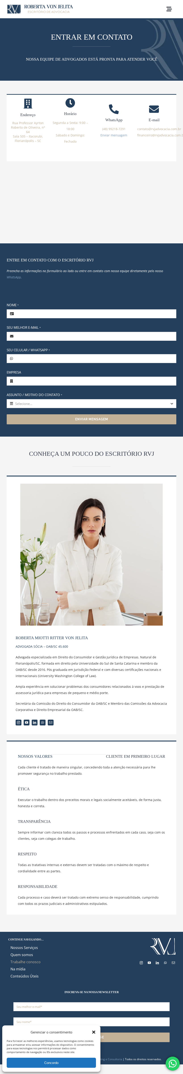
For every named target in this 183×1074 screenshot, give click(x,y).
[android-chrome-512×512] (163, 939)
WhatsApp (14, 277)
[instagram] (18, 722)
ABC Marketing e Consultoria (104, 1059)
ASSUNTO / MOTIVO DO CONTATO (34, 394)
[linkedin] (34, 722)
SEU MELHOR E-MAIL (24, 327)
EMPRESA (14, 372)
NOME (13, 305)
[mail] (51, 722)
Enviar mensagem (113, 135)
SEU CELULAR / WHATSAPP (28, 350)
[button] (94, 1032)
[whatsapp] (43, 722)
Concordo (51, 1063)
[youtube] (26, 722)
